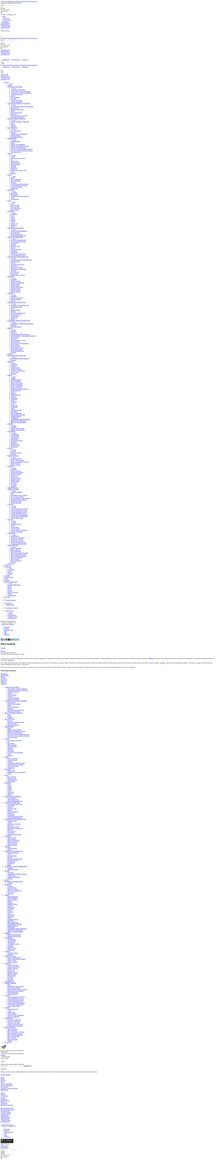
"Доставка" (162, 663)
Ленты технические (6, 1084)
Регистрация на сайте (7, 1108)
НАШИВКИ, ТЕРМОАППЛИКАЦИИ (22, 323)
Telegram (6, 628)
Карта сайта (4, 1145)
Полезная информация (13, 585)
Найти (2, 1152)
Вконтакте (7, 627)
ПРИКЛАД (14, 364)
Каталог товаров (5, 1074)
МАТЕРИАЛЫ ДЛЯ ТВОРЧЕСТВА (21, 260)
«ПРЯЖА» (151, 658)
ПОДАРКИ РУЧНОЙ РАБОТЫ (20, 358)
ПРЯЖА (13, 378)
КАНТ (13, 203)
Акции (3, 1093)
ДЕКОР (13, 156)
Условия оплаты (5, 1111)
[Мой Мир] (6, 640)
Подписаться (27, 1066)
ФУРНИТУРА (15, 536)
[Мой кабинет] (1, 58)
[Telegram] (18, 640)
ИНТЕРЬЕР (14, 193)
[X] (9, 640)
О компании (11, 569)
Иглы (2, 1082)
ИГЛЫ (13, 178)
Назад (10, 84)
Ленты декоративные (7, 1085)
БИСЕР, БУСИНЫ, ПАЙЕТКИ (20, 121)
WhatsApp (7, 634)
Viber (5, 631)
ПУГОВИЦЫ (15, 434)
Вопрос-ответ (5, 1115)
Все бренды (4, 673)
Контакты (3, 1102)
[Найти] (2, 6)
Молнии (3, 1080)
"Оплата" (80, 667)
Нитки (2, 1079)
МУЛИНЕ (14, 296)
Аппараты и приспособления (9, 1088)
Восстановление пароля (7, 1109)
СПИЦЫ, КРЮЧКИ (16, 492)
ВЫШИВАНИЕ (15, 141)
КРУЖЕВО (14, 214)
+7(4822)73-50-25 (6, 26)
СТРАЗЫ (13, 507)
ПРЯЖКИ (14, 427)
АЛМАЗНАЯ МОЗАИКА (18, 90)
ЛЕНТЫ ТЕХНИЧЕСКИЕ (18, 240)
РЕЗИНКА (14, 469)
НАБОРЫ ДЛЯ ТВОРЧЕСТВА (20, 305)
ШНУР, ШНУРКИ (16, 548)
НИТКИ (13, 331)
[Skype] (16, 640)
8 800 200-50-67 (5, 23)
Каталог (9, 85)
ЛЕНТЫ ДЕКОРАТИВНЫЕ (19, 231)
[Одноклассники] (4, 640)
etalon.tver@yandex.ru (8, 624)
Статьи (3, 1097)
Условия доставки (6, 1112)
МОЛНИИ (14, 279)
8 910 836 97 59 (5, 27)
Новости (3, 1094)
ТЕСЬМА (13, 522)
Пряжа (2, 1077)
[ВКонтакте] (2, 640)
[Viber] (11, 640)
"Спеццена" (10, 660)
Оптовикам (4, 1103)
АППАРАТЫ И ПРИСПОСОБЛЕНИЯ (22, 106)
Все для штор (4, 1087)
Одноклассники (8, 630)
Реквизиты (4, 1099)
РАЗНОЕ (13, 451)
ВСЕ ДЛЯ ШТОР (16, 131)
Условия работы (5, 1114)
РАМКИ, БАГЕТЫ (16, 459)
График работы (5, 1100)
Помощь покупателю (7, 1105)
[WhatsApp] (13, 640)
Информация (4, 1090)
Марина (3, 1055)
